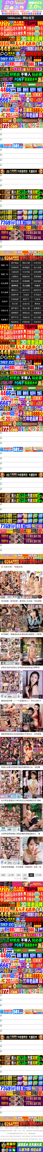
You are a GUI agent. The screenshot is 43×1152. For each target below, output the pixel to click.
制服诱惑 (37, 313)
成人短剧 (37, 317)
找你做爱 (37, 281)
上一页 (11, 875)
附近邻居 (15, 281)
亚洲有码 (15, 267)
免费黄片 (37, 308)
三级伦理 (15, 272)
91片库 (15, 304)
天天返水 (37, 295)
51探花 (37, 299)
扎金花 (26, 295)
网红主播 (26, 263)
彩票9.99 (14, 295)
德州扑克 (37, 290)
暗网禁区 (15, 313)
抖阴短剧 (26, 322)
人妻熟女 (15, 277)
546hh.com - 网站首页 (20, 17)
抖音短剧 (15, 299)
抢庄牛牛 (26, 290)
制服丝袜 (26, 277)
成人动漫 (37, 267)
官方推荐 (4, 292)
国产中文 (15, 317)
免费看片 (4, 320)
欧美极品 (26, 267)
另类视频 (37, 277)
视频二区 (4, 274)
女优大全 (26, 304)
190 (18, 875)
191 (25, 875)
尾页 (25, 878)
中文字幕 (26, 272)
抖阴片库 (4, 311)
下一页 (38, 875)
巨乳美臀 (37, 272)
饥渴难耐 (26, 281)
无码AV (5, 301)
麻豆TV (26, 299)
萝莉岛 (37, 304)
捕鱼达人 (15, 290)
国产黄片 (15, 308)
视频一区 (4, 265)
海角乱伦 (26, 313)
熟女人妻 (26, 308)
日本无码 (37, 263)
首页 (3, 875)
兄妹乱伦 (26, 317)
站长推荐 (4, 283)
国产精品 (15, 263)
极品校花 (15, 322)
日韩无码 (37, 322)
